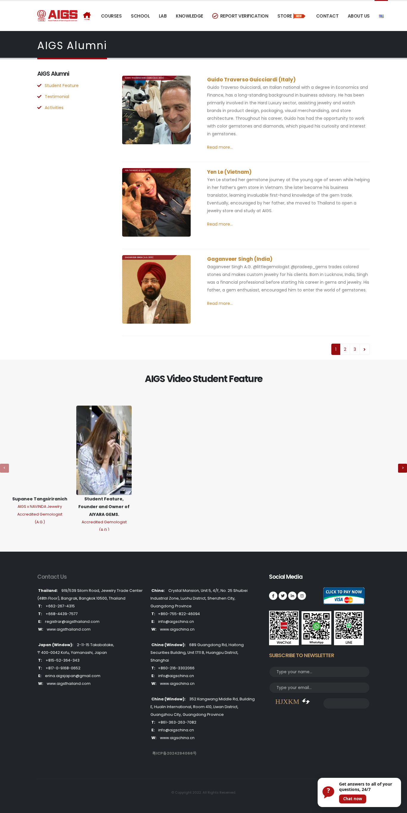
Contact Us (52, 577)
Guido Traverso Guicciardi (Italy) (251, 79)
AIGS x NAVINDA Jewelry (40, 506)
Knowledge (189, 16)
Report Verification (243, 16)
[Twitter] (283, 596)
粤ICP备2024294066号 (174, 753)
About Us (359, 16)
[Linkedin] (292, 596)
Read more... (220, 147)
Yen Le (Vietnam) (229, 172)
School (140, 16)
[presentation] (4, 468)
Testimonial (57, 97)
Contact (327, 16)
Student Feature (62, 86)
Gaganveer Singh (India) (239, 259)
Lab (163, 16)
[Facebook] (273, 596)
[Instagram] (302, 596)
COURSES (111, 16)
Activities (54, 108)
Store (284, 16)
